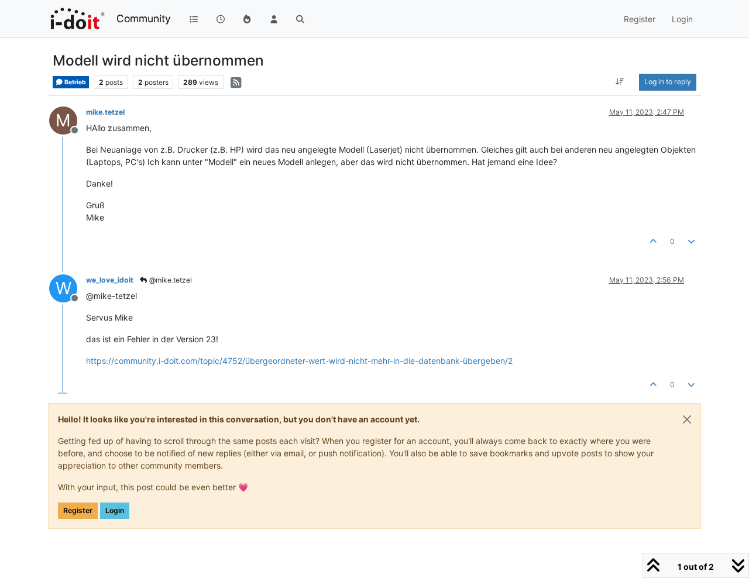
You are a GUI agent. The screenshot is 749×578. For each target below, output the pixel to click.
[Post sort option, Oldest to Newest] (620, 82)
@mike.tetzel (169, 280)
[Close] (687, 419)
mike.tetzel (105, 112)
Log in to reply (667, 81)
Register (77, 510)
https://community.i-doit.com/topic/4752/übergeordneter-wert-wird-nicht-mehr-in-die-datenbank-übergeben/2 (299, 361)
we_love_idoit (109, 280)
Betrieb (74, 82)
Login (114, 510)
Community (143, 18)
